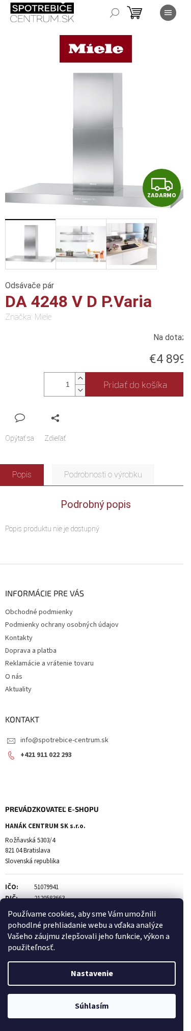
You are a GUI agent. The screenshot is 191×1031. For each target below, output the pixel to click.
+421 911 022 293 (46, 755)
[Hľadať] (114, 13)
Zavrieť (73, 417)
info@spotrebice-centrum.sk (64, 740)
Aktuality (18, 689)
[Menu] (168, 13)
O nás (13, 677)
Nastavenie (92, 973)
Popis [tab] (22, 474)
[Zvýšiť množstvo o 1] (80, 378)
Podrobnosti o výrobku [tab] (103, 474)
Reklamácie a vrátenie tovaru (49, 663)
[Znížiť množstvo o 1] (80, 390)
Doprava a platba (31, 651)
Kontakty (19, 638)
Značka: (28, 317)
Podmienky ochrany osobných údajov (62, 625)
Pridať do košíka (135, 384)
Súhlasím (92, 1006)
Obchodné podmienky (39, 612)
